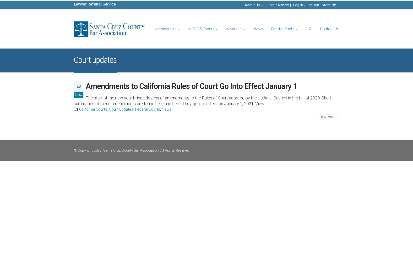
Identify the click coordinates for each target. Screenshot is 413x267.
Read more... (329, 117)
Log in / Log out (306, 5)
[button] (310, 29)
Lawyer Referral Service (95, 4)
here (159, 103)
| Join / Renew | (278, 5)
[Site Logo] (110, 29)
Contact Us (329, 29)
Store (327, 5)
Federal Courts (147, 109)
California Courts (93, 109)
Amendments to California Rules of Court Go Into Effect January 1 (191, 86)
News (258, 29)
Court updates (121, 109)
